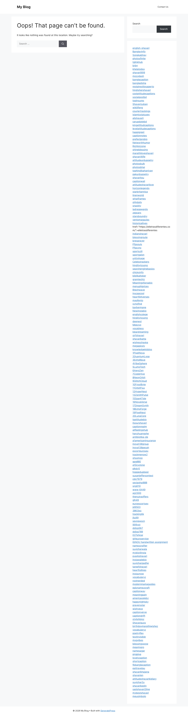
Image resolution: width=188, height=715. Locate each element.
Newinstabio (139, 310)
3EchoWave (139, 360)
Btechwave (139, 289)
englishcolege (140, 314)
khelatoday (139, 69)
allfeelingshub (140, 430)
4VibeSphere (140, 363)
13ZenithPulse (140, 395)
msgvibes (138, 640)
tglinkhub (138, 62)
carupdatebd (140, 121)
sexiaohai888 (140, 482)
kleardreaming (140, 331)
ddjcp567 (138, 528)
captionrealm (140, 426)
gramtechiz (139, 279)
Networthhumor (141, 142)
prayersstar (139, 605)
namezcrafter (140, 545)
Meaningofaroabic (142, 282)
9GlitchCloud (140, 381)
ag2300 (137, 493)
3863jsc (137, 510)
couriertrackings (141, 111)
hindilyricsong (140, 265)
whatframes (139, 198)
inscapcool (138, 293)
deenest (137, 321)
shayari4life (139, 156)
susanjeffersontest (143, 475)
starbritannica (140, 191)
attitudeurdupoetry (143, 160)
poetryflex (138, 633)
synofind (137, 303)
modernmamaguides (144, 584)
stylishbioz (138, 619)
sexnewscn (139, 521)
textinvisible (139, 636)
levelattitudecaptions (144, 128)
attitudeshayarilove (143, 184)
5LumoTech (139, 367)
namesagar (139, 650)
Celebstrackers (141, 261)
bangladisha (139, 83)
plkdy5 (136, 468)
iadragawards (140, 209)
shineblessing (140, 149)
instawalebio (140, 559)
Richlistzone (139, 146)
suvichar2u (139, 682)
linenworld (138, 195)
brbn (135, 65)
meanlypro (138, 647)
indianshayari (140, 233)
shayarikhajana (141, 671)
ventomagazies (141, 219)
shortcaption (139, 661)
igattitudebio (140, 419)
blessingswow (140, 643)
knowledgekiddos (142, 349)
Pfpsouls (137, 244)
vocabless (138, 328)
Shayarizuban (140, 104)
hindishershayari (142, 90)
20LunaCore (139, 416)
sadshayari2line (141, 689)
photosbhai (139, 167)
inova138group (141, 444)
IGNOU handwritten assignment (150, 542)
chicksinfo (138, 272)
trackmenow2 (140, 454)
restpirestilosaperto (143, 86)
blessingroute (140, 237)
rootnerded (139, 580)
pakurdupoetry (141, 174)
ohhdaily (137, 202)
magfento (138, 300)
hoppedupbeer (141, 472)
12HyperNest (140, 391)
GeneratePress (107, 710)
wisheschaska (140, 342)
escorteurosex (140, 451)
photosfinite (139, 58)
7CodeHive (139, 374)
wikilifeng (138, 107)
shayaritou (138, 177)
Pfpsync (137, 247)
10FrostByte (139, 384)
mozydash (138, 76)
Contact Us (163, 6)
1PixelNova (139, 353)
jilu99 (136, 517)
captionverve (140, 612)
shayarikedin (140, 685)
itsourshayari (140, 423)
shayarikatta (139, 339)
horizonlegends (141, 188)
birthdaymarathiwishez (145, 626)
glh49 (136, 500)
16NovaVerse (140, 402)
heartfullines (139, 570)
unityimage (139, 258)
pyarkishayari (140, 556)
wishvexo (138, 608)
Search (136, 23)
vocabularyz (139, 577)
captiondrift (139, 615)
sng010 (137, 486)
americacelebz (141, 598)
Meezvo (137, 324)
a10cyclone (139, 465)
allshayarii (138, 118)
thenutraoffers (140, 496)
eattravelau (139, 668)
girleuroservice (141, 538)
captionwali (139, 181)
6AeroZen (138, 370)
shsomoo (138, 458)
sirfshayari (138, 335)
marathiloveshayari (143, 153)
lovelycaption (140, 657)
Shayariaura (139, 622)
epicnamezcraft (141, 587)
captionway (139, 591)
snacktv (137, 205)
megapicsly (139, 346)
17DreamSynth (141, 405)
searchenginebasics (144, 268)
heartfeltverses (141, 296)
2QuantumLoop (141, 356)
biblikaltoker (139, 275)
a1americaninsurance (144, 440)
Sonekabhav (139, 55)
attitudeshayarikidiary (144, 678)
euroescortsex (140, 503)
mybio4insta (139, 552)
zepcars (137, 212)
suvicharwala (140, 549)
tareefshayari (140, 566)
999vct (136, 524)
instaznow (138, 573)
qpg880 (137, 461)
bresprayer (139, 240)
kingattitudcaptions (143, 125)
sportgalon (138, 254)
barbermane (139, 307)
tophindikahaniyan (143, 170)
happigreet (138, 132)
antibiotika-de (140, 437)
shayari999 (139, 72)
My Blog (24, 7)
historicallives (140, 223)
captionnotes (140, 135)
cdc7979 (137, 479)
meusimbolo (139, 696)
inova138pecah (141, 447)
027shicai (138, 535)
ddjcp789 (138, 531)
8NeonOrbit (139, 377)
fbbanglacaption (142, 664)
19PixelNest (139, 412)
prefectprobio (140, 139)
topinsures (138, 100)
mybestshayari (141, 693)
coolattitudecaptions (144, 93)
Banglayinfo (139, 51)
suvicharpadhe (141, 563)
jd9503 (137, 507)
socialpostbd (140, 97)
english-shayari (141, 48)
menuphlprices (141, 286)
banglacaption (140, 79)
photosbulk (139, 163)
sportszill (137, 251)
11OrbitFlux (139, 388)
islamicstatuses (141, 114)
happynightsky (141, 601)
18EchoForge (140, 409)
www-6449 (139, 489)
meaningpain (140, 594)
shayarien (138, 675)
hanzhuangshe (141, 433)
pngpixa (137, 654)
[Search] (63, 44)
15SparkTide (139, 398)
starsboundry (140, 216)
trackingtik (138, 514)
